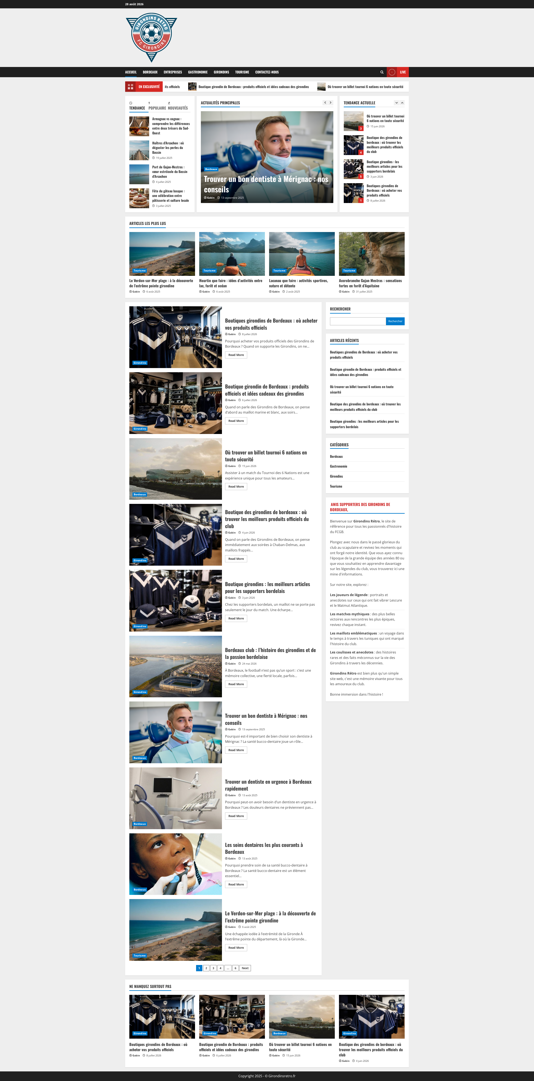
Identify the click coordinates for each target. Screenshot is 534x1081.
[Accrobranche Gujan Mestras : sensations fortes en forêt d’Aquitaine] (372, 254)
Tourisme (242, 71)
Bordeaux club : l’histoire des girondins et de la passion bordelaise (175, 667)
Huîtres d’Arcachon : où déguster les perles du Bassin (139, 150)
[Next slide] (330, 102)
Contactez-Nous (267, 71)
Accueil (131, 71)
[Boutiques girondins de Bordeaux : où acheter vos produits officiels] (162, 1017)
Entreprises (173, 71)
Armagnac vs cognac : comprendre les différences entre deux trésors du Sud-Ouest (139, 126)
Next (245, 968)
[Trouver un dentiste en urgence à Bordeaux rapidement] (267, 157)
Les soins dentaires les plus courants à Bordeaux (175, 864)
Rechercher (340, 309)
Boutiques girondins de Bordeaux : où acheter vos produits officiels (354, 146)
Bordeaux (150, 71)
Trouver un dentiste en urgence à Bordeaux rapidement (254, 183)
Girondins (221, 71)
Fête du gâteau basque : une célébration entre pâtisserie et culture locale (139, 198)
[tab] (139, 106)
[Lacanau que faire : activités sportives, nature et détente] (302, 254)
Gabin (211, 197)
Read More (237, 355)
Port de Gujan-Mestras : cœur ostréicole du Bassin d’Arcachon (139, 174)
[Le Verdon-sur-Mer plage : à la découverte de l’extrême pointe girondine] (162, 254)
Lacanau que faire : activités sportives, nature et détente (298, 283)
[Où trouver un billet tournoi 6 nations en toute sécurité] (302, 1017)
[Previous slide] (325, 102)
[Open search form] (382, 72)
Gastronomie (198, 71)
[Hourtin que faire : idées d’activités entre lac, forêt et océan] (232, 254)
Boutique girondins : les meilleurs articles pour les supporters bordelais (354, 122)
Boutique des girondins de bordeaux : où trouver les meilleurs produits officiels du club (411, 86)
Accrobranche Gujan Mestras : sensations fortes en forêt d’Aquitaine (370, 283)
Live (403, 71)
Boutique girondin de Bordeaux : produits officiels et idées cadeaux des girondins (184, 86)
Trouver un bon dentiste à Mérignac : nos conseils (175, 732)
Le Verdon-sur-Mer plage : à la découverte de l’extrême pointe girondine (161, 283)
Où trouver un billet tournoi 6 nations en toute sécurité (296, 86)
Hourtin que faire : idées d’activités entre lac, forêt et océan (230, 283)
